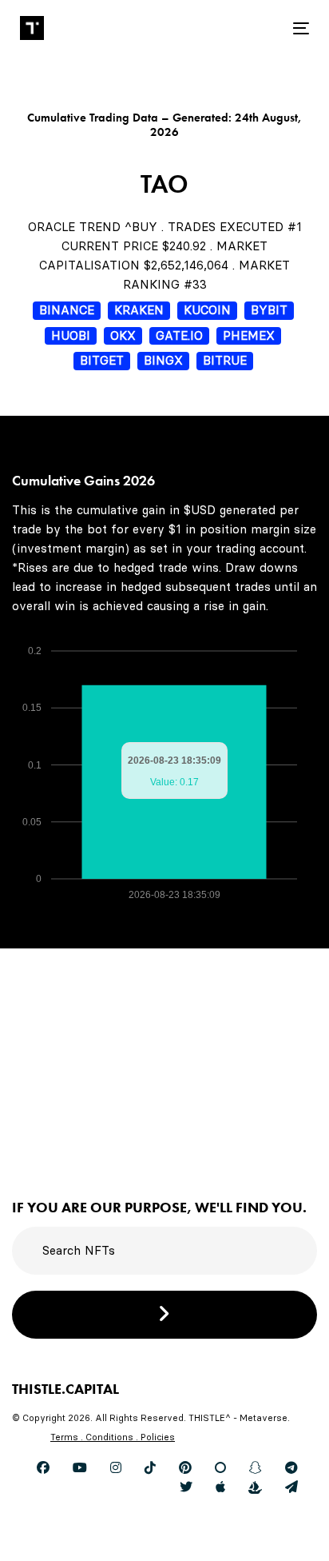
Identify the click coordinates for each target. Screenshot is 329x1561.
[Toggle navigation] (260, 28)
